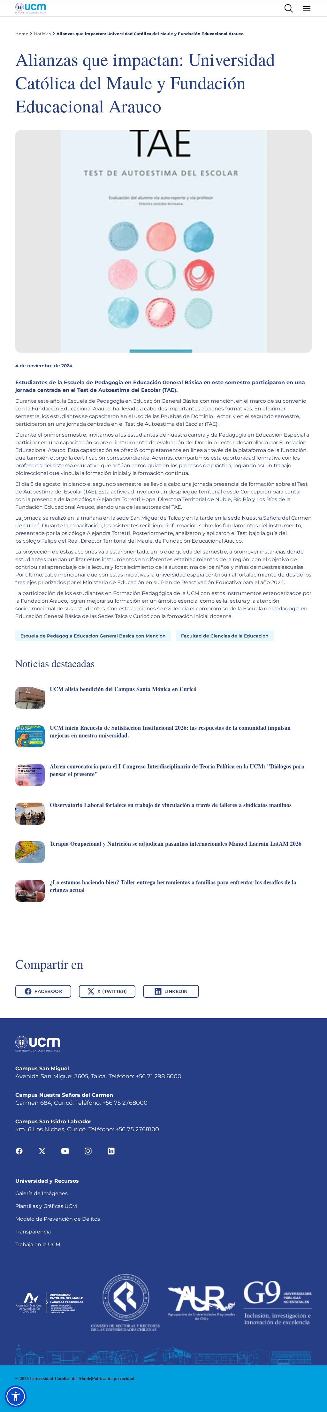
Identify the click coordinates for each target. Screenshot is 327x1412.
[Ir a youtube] (65, 1151)
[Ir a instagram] (88, 1151)
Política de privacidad (113, 1378)
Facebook (48, 991)
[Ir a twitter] (42, 1151)
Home (21, 33)
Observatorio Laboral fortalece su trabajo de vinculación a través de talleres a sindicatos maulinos (171, 805)
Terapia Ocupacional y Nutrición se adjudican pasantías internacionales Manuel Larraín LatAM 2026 (175, 843)
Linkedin (176, 991)
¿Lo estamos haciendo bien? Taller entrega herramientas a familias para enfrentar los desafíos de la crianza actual (173, 886)
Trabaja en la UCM (37, 1244)
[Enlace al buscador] (289, 8)
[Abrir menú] (306, 8)
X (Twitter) (112, 991)
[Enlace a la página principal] (30, 8)
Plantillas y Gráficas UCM (46, 1206)
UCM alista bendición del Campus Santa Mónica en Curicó (123, 689)
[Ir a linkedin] (111, 1151)
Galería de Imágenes (41, 1193)
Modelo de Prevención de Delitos (57, 1219)
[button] (163, 704)
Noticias (42, 33)
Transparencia (33, 1232)
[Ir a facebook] (19, 1151)
